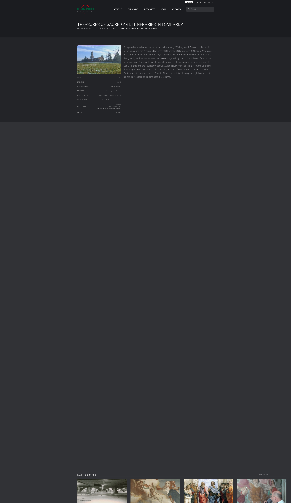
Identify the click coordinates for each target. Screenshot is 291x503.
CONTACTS (176, 9)
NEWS (163, 9)
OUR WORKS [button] (133, 9)
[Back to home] (85, 9)
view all (262, 474)
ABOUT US (118, 9)
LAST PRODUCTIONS (87, 475)
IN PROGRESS (149, 9)
